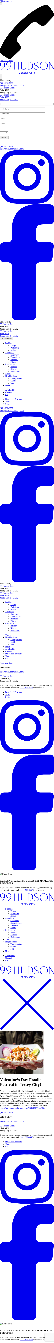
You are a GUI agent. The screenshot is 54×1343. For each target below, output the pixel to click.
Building (8, 343)
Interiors (13, 367)
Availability (10, 390)
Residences (10, 364)
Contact (8, 392)
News (7, 385)
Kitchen (13, 369)
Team (7, 401)
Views (7, 374)
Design (13, 345)
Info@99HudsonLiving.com (12, 85)
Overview (14, 355)
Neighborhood (11, 376)
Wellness (14, 359)
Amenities (9, 352)
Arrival (13, 350)
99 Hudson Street (7, 88)
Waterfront (14, 348)
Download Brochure (13, 399)
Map (12, 383)
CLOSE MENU (6, 339)
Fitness (13, 362)
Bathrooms (15, 371)
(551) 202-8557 (6, 60)
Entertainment (16, 357)
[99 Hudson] (27, 73)
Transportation (16, 378)
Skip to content (6, 1)
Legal (7, 404)
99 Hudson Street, (7, 676)
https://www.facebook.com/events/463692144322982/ (22, 1108)
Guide (13, 381)
